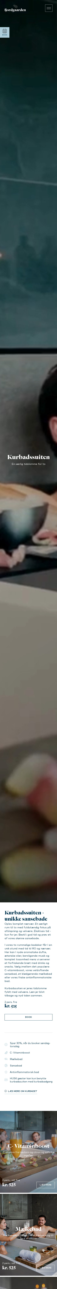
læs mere (46, 1185)
